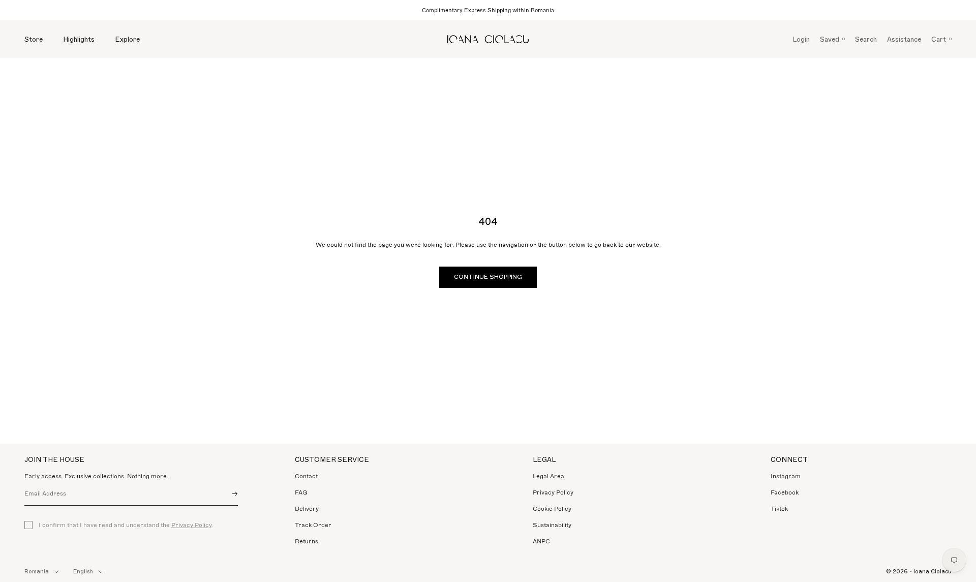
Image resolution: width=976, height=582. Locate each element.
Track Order (313, 525)
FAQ (301, 492)
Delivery (307, 509)
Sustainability (552, 525)
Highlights (79, 39)
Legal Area (548, 476)
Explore (127, 39)
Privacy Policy (191, 525)
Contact (306, 476)
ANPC (541, 541)
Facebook (785, 492)
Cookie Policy (552, 509)
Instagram (786, 476)
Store (33, 39)
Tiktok (779, 509)
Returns (306, 541)
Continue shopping (488, 276)
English (83, 571)
